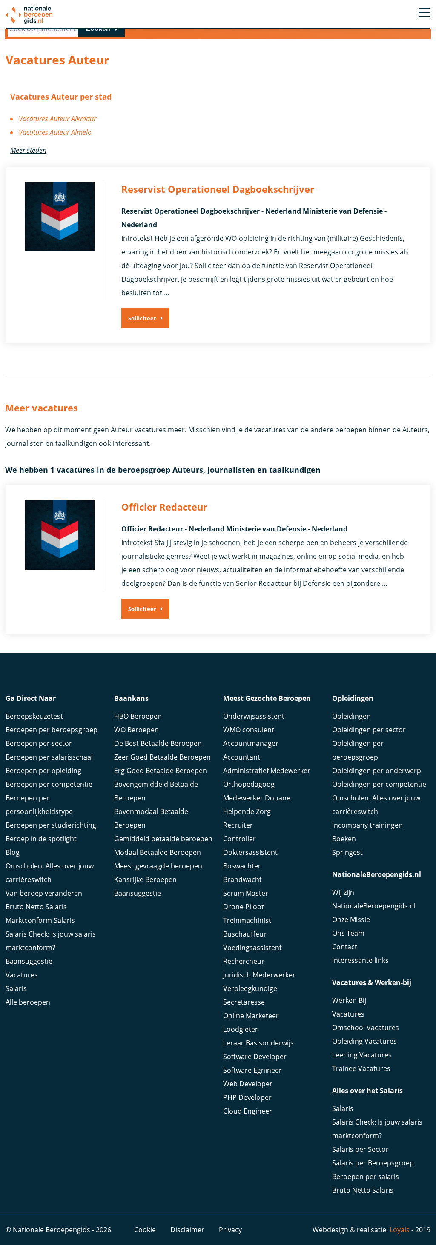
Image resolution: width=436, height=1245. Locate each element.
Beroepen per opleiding (43, 770)
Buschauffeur (245, 934)
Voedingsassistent (252, 947)
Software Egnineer (252, 1070)
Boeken (344, 838)
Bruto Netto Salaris (36, 906)
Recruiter (238, 825)
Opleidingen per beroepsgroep (358, 750)
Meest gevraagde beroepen (158, 866)
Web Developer (247, 1083)
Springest (347, 852)
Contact (344, 946)
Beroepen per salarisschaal (49, 757)
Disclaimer (187, 1229)
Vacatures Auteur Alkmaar (57, 118)
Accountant (241, 757)
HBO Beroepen (138, 716)
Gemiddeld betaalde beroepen (163, 838)
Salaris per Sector (360, 1149)
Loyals (400, 1229)
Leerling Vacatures (362, 1054)
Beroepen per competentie (49, 784)
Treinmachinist (247, 920)
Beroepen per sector (39, 743)
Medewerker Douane (256, 797)
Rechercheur (243, 961)
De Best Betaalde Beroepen (158, 743)
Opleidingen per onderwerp (376, 770)
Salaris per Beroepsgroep (373, 1163)
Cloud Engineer (247, 1111)
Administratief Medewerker (266, 770)
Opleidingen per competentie (379, 784)
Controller (239, 838)
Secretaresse (244, 1002)
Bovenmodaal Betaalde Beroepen (151, 818)
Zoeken (98, 28)
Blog (13, 852)
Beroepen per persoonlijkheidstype (39, 804)
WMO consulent (248, 729)
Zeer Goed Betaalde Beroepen (162, 757)
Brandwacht (242, 879)
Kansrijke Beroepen (145, 879)
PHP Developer (247, 1097)
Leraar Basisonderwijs (258, 1043)
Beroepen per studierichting (51, 825)
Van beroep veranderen (44, 893)
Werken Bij (349, 1000)
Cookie (145, 1229)
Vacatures (22, 974)
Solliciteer (142, 318)
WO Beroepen (136, 729)
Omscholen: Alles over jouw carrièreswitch (50, 872)
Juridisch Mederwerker (259, 974)
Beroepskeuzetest (34, 716)
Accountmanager (250, 743)
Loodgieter (240, 1029)
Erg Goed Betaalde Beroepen (160, 770)
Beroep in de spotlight (41, 838)
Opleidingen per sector (369, 729)
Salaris (16, 988)
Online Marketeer (251, 1015)
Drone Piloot (243, 906)
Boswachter (242, 866)
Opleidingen (351, 716)
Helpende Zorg (247, 811)
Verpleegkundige (250, 988)
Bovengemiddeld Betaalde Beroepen (156, 791)
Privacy (230, 1229)
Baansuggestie (29, 961)
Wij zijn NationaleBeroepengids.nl (374, 899)
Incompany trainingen (367, 825)
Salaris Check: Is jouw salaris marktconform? (51, 940)
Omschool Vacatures (365, 1027)
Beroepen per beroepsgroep (52, 729)
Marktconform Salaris (40, 920)
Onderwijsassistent (253, 716)
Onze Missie (351, 919)
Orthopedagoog (249, 784)
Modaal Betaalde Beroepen (157, 852)
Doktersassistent (250, 852)
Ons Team (348, 933)
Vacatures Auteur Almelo (55, 132)
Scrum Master (245, 893)
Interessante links (360, 960)
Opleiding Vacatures (364, 1041)
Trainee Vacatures (361, 1068)
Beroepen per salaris (365, 1176)
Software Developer (255, 1056)
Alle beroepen (28, 1002)
